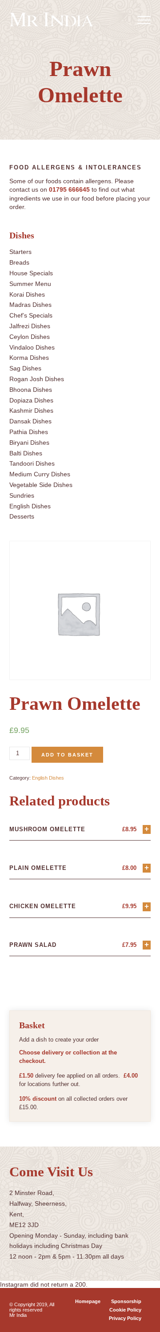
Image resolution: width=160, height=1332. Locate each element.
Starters (20, 251)
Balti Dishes (25, 453)
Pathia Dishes (28, 431)
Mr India (18, 1315)
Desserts (21, 516)
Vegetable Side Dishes (40, 484)
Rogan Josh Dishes (36, 378)
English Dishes (30, 506)
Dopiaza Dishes (31, 400)
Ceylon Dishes (29, 336)
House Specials (31, 273)
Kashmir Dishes (31, 410)
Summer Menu (30, 283)
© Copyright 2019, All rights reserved (31, 1307)
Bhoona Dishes (30, 389)
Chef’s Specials (30, 315)
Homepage (87, 1301)
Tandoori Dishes (32, 463)
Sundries (21, 495)
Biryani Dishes (29, 442)
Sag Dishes (25, 368)
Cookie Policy (125, 1309)
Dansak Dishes (30, 421)
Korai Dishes (27, 294)
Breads (19, 262)
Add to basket (67, 754)
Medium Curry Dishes (39, 474)
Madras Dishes (30, 304)
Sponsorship (126, 1301)
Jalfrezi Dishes (29, 326)
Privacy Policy (125, 1318)
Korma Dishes (29, 357)
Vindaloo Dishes (32, 347)
